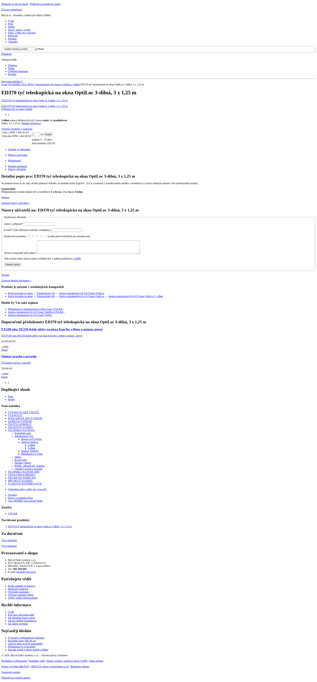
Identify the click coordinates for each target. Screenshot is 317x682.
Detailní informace (31, 123)
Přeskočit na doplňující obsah (45, 4)
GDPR (77, 258)
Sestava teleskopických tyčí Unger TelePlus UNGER (35, 312)
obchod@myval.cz (26, 572)
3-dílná (76, 84)
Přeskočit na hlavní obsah (14, 4)
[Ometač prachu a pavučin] (16, 362)
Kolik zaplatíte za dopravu (21, 586)
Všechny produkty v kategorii (16, 129)
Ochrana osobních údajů (20, 594)
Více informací (9, 546)
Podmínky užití (37, 661)
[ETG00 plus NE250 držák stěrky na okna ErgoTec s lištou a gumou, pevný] (41, 335)
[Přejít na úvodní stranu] (11, 9)
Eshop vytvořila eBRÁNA (15, 666)
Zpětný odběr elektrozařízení (23, 597)
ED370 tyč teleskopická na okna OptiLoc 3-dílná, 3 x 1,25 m (40, 526)
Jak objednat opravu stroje (21, 617)
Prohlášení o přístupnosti (14, 661)
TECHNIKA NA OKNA (21, 84)
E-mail (27, 230)
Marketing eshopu (79, 666)
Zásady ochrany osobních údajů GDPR (67, 661)
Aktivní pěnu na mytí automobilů (25, 643)
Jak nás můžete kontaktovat (22, 620)
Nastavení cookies (10, 672)
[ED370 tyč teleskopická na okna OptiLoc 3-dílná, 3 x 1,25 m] (34, 100)
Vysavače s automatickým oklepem (26, 637)
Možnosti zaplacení (18, 589)
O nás (11, 611)
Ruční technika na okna (20, 293)
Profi (10, 396)
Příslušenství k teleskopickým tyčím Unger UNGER (35, 309)
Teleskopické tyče (44, 84)
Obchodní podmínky (19, 591)
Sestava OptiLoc (63, 84)
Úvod (4, 84)
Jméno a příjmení (13, 223)
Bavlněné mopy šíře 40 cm (22, 640)
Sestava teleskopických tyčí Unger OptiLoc (81, 293)
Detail (4, 350)
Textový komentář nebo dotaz (20, 253)
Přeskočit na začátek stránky (16, 677)
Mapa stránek (96, 661)
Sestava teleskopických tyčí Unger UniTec (30, 315)
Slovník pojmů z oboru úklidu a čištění (28, 649)
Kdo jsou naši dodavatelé (21, 614)
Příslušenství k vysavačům (21, 646)
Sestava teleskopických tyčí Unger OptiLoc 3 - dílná (135, 296)
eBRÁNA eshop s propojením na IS (50, 666)
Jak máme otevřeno (18, 623)
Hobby (11, 399)
